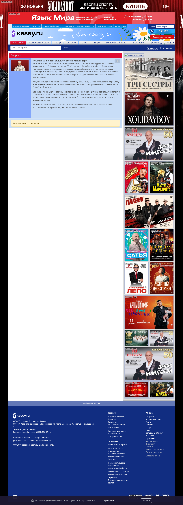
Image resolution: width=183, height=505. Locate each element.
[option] (91, 18)
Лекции (149, 446)
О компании (68, 26)
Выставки (138, 42)
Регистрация (166, 48)
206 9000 (163, 31)
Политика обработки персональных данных (118, 469)
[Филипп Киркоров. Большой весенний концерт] (20, 65)
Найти (65, 47)
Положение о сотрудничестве (115, 435)
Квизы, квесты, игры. (155, 449)
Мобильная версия (91, 403)
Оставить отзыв (153, 455)
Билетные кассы (104, 26)
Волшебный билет (51, 26)
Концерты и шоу (39, 42)
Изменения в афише (161, 37)
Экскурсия (150, 444)
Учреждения (120, 26)
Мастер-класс (152, 441)
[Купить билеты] (21, 415)
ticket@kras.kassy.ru (22, 437)
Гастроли (18, 42)
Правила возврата (116, 453)
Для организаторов (85, 26)
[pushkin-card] (134, 55)
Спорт (84, 42)
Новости (36, 26)
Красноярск (162, 26)
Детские (71, 42)
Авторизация (153, 48)
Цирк (97, 42)
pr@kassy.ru (18, 440)
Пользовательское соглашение (116, 464)
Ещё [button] (169, 42)
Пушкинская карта (154, 452)
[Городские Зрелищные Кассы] (26, 34)
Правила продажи (21, 26)
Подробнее (107, 500)
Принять (146, 500)
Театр (57, 42)
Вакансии (112, 422)
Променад (156, 42)
